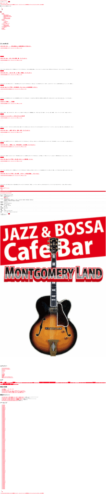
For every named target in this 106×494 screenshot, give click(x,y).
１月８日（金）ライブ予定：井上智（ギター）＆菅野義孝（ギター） (12, 398)
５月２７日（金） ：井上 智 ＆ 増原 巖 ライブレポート (13, 58)
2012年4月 (3, 488)
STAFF (5, 17)
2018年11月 (3, 429)
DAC (3, 382)
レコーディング (98, 382)
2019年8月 (3, 421)
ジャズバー (46, 382)
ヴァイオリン (103, 382)
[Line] (53, 51)
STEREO (11, 382)
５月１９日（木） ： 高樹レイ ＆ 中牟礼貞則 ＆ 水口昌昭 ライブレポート (17, 144)
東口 (6, 384)
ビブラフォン (71, 382)
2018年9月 (3, 431)
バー (69, 382)
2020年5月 (3, 413)
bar (1, 382)
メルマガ (3, 374)
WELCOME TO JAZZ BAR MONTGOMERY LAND (10, 400)
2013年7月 (3, 485)
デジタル (63, 382)
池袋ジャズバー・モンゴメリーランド (11, 60)
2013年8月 (3, 484)
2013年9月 (3, 483)
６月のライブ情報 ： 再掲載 (7, 101)
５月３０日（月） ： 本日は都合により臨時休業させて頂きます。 (16, 46)
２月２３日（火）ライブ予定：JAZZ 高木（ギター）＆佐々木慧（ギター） (13, 392)
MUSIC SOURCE (6, 25)
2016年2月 (3, 458)
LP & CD (3, 27)
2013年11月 (3, 481)
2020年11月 (3, 408)
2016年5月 (3, 455)
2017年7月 (3, 443)
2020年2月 (3, 416)
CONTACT (3, 29)
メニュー (3, 373)
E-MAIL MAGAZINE (7, 18)
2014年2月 (3, 479)
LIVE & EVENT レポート (6, 368)
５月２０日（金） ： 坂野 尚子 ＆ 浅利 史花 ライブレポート (15, 130)
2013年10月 (3, 482)
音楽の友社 (17, 384)
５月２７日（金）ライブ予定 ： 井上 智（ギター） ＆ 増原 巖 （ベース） (16, 159)
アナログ (16, 382)
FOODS (5, 22)
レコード (101, 382)
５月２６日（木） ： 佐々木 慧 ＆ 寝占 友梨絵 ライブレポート (16, 72)
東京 (4, 384)
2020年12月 (3, 407)
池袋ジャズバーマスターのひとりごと (7, 377)
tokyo (14, 382)
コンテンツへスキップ (3, 0)
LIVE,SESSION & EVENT (6, 26)
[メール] (2, 491)
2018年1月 (3, 438)
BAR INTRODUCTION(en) (8, 16)
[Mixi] (53, 54)
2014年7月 (3, 474)
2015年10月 (3, 461)
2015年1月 (3, 469)
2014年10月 (3, 472)
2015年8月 (3, 463)
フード (3, 372)
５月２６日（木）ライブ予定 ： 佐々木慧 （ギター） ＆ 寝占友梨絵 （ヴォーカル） (19, 173)
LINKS (3, 28)
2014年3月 (3, 478)
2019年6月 (3, 423)
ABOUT (3, 14)
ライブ (94, 382)
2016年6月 (3, 454)
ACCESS (3, 19)
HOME (3, 13)
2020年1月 (3, 417)
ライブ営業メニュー (7, 23)
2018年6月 (3, 433)
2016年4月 (3, 456)
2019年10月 (3, 419)
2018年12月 (3, 428)
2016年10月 (3, 451)
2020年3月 (3, 415)
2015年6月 (3, 465)
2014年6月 (3, 475)
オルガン (28, 382)
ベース (82, 382)
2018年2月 (3, 437)
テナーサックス (60, 382)
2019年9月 (3, 420)
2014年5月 (3, 476)
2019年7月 (3, 422)
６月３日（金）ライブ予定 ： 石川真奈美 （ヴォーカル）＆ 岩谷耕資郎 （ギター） (19, 87)
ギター (33, 382)
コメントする (20, 60)
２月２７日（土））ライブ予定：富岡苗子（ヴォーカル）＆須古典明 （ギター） (14, 391)
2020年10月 (3, 409)
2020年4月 (3, 414)
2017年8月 (3, 442)
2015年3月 (3, 467)
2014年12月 (3, 470)
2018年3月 (3, 436)
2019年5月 (3, 424)
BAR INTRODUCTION (7, 15)
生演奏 (12, 384)
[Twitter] (53, 50)
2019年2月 (3, 426)
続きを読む (2, 56)
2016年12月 (3, 449)
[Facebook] (53, 49)
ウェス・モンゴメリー (24, 382)
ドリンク (3, 371)
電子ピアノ (15, 384)
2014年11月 (3, 471)
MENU (3, 20)
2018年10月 (3, 430)
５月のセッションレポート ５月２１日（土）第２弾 (12, 116)
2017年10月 (3, 440)
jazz (5, 382)
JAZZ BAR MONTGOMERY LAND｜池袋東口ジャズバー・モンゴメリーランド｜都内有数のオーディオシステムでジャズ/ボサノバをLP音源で (22, 493)
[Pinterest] (53, 55)
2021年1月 (3, 406)
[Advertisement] (53, 36)
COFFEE (6, 21)
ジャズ (41, 382)
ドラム (65, 382)
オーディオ (3, 370)
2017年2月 (3, 447)
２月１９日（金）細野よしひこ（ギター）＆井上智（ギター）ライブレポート (13, 390)
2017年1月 (3, 448)
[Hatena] (53, 53)
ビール (74, 382)
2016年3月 (3, 457)
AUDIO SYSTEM (6, 24)
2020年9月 (3, 410)
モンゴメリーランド (89, 382)
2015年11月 (3, 460)
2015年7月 (3, 464)
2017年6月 (3, 444)
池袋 (9, 384)
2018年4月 (3, 435)
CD (2, 382)
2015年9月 (3, 462)
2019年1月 (3, 427)
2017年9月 (3, 441)
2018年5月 (3, 434)
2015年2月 (3, 468)
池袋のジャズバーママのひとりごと (7, 376)
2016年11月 (3, 450)
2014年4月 (3, 477)
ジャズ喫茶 (52, 382)
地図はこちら (6, 197)
